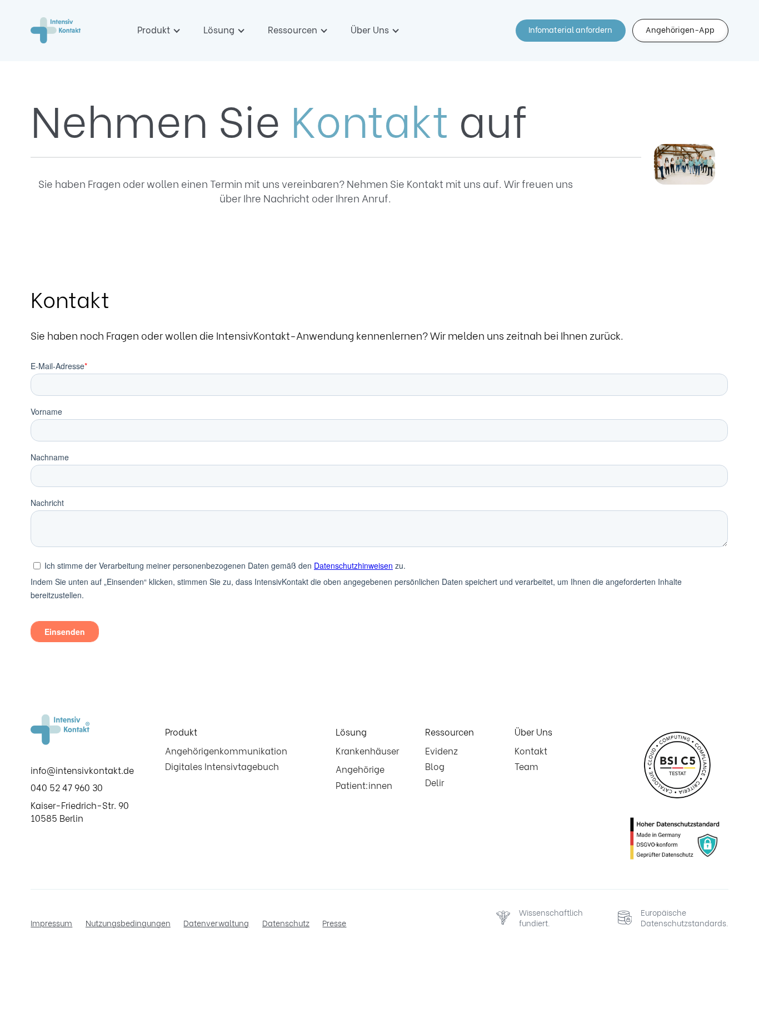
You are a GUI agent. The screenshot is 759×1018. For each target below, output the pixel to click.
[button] (159, 29)
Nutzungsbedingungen (128, 922)
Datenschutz (285, 922)
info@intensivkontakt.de (82, 769)
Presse (334, 922)
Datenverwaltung (216, 922)
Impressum (51, 922)
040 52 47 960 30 (67, 787)
